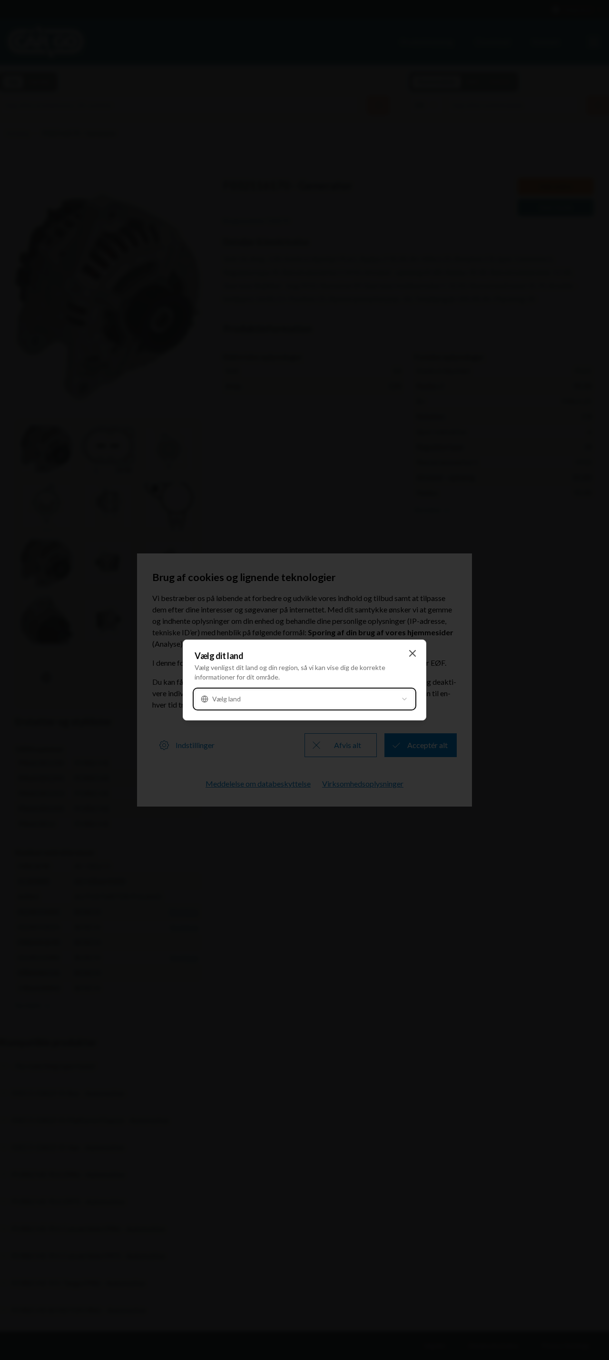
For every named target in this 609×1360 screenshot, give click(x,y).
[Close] (412, 653)
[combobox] (304, 699)
